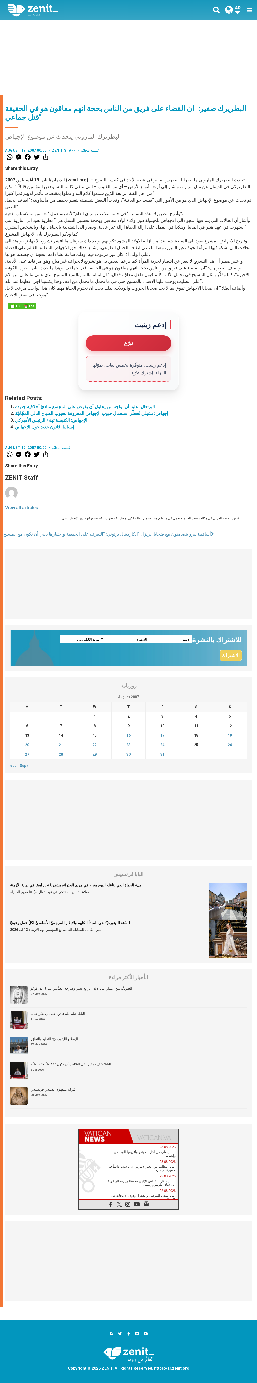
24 (162, 745)
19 (230, 735)
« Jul (14, 766)
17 (162, 735)
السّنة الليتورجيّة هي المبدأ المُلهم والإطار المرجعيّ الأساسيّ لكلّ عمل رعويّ (70, 922)
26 (230, 745)
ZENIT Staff (64, 150)
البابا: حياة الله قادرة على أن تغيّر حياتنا (58, 1014)
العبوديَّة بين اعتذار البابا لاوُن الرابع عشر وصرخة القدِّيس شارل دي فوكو (81, 988)
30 (128, 754)
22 (95, 745)
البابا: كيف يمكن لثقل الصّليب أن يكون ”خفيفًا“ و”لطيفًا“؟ (71, 1064)
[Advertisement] (128, 58)
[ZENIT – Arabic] (72, 10)
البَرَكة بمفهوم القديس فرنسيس (53, 1089)
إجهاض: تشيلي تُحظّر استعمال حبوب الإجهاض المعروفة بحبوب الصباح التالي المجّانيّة (91, 413)
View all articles (21, 507)
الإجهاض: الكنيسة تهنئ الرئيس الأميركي (51, 420)
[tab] (103, 1136)
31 (162, 754)
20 (27, 745)
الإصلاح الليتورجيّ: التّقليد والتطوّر (54, 1039)
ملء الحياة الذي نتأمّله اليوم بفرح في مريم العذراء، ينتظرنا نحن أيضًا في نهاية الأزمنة (76, 885)
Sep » (24, 766)
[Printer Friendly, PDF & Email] (22, 306)
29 (95, 754)
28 (61, 754)
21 (61, 745)
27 (27, 754)
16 (128, 735)
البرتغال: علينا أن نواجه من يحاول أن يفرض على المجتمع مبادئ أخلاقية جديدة (85, 406)
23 (128, 745)
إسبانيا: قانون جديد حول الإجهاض (44, 426)
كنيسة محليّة (90, 150)
